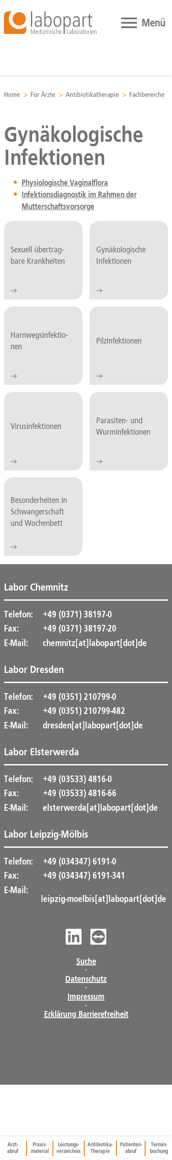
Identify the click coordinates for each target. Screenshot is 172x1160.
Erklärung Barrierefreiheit (86, 1014)
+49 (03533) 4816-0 (76, 779)
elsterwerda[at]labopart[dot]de (100, 807)
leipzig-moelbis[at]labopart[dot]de (103, 899)
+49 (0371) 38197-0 (76, 614)
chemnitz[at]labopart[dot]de (95, 643)
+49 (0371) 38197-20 (78, 628)
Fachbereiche (147, 95)
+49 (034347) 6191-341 (83, 875)
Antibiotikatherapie (92, 95)
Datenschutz (86, 979)
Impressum (86, 996)
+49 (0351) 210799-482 (83, 711)
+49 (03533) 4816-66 (78, 793)
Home (12, 95)
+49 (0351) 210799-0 (78, 696)
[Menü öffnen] (142, 23)
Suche (86, 961)
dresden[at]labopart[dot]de (93, 725)
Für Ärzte (42, 95)
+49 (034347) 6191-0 (78, 861)
